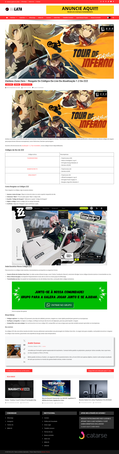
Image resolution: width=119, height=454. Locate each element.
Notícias (12, 17)
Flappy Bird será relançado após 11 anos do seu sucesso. (101, 370)
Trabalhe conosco (68, 17)
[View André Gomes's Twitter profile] (24, 340)
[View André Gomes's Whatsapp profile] (24, 357)
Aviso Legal (47, 425)
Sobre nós (31, 1)
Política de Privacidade (50, 421)
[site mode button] (109, 18)
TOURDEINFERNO (32, 158)
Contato (38, 1)
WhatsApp (24, 1)
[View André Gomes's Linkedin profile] (24, 361)
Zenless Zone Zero (26, 84)
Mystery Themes (46, 452)
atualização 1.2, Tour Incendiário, (31, 145)
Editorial (46, 445)
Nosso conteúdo (96, 17)
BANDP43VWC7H (32, 169)
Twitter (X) (10, 425)
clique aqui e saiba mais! (90, 427)
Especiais (22, 17)
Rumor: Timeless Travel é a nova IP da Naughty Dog (20, 400)
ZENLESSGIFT (32, 175)
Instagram (10, 421)
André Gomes (27, 87)
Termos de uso (48, 431)
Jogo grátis (9, 84)
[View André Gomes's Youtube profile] (24, 344)
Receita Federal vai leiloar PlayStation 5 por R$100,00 (95, 400)
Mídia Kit (46, 442)
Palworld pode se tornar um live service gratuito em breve (20, 370)
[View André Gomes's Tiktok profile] (24, 349)
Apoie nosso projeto (82, 17)
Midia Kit (40, 17)
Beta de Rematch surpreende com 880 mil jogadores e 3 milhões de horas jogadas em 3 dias (59, 399)
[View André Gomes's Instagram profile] (24, 353)
